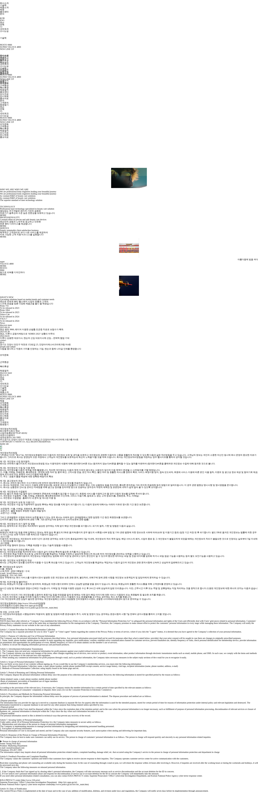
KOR (2, 18)
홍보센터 (4, 12)
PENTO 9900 (6, 45)
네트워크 (4, 29)
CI (1, 27)
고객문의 (4, 80)
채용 (2, 9)
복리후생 (4, 60)
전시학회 (4, 96)
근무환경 (4, 58)
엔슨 (2, 22)
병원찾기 (4, 105)
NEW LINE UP (7, 49)
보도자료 (4, 94)
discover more (6, 325)
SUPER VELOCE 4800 (10, 47)
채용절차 (4, 62)
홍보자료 (4, 98)
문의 (2, 14)
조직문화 (4, 83)
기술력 (3, 5)
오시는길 (4, 31)
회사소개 (4, 3)
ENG (2, 20)
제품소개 (4, 7)
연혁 (2, 25)
